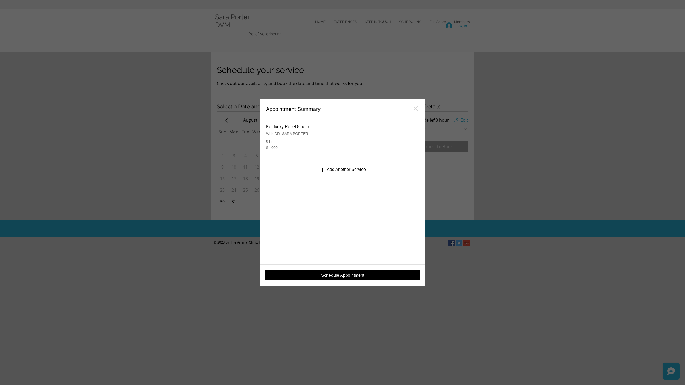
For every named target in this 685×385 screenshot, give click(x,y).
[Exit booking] (416, 108)
